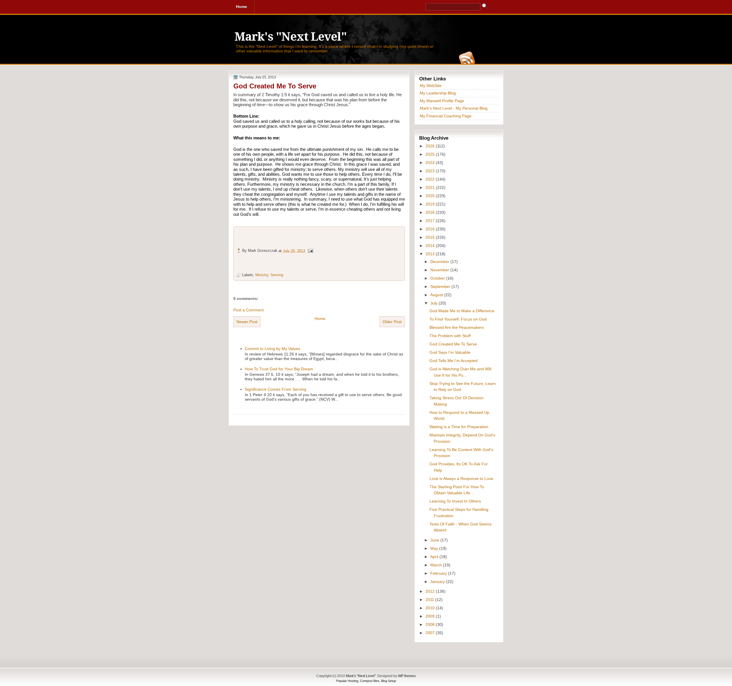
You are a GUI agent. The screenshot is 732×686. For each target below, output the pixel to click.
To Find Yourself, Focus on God (458, 319)
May (434, 548)
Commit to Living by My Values (272, 348)
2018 (430, 212)
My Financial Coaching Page (446, 116)
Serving (276, 275)
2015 (430, 237)
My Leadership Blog (438, 93)
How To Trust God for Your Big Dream (279, 369)
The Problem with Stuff (450, 335)
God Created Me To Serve (274, 86)
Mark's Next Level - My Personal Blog (454, 108)
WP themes (407, 676)
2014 (430, 245)
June (435, 540)
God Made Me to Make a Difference (461, 311)
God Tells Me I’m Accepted (453, 360)
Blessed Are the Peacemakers (456, 327)
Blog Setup (388, 681)
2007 (430, 632)
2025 (430, 154)
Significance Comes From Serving (275, 389)
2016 (430, 229)
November (440, 270)
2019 (430, 204)
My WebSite (430, 85)
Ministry (261, 275)
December (440, 261)
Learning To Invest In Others (455, 501)
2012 (430, 591)
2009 (430, 616)
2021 (430, 187)
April (434, 556)
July (434, 303)
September (440, 286)
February (439, 573)
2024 (430, 162)
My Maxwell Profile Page (442, 100)
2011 (430, 599)
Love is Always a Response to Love (461, 478)
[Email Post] (310, 250)
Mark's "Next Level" (290, 37)
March (436, 565)
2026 (430, 146)
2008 (430, 624)
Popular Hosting (347, 681)
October (438, 278)
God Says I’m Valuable (449, 352)
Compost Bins (369, 681)
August (437, 294)
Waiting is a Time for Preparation (458, 426)
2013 (430, 254)
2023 (430, 171)
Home (320, 318)
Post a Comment (248, 310)
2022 (430, 179)
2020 (430, 195)
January (438, 581)
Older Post (392, 321)
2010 (430, 608)
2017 (430, 220)
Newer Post (246, 321)
